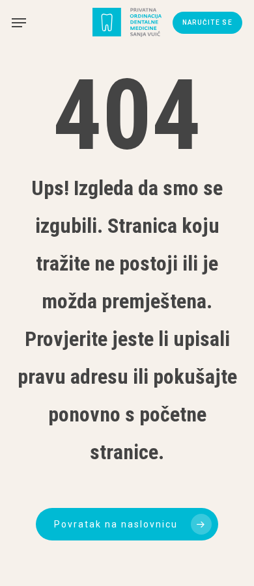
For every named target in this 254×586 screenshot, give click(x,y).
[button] (19, 22)
